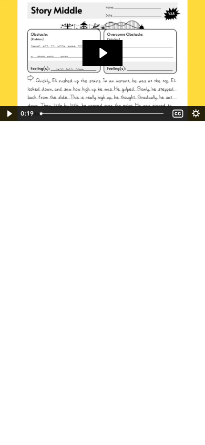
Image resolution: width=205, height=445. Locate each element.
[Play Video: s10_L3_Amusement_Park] (102, 53)
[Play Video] (9, 113)
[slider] (102, 113)
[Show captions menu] (178, 113)
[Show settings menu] (196, 113)
